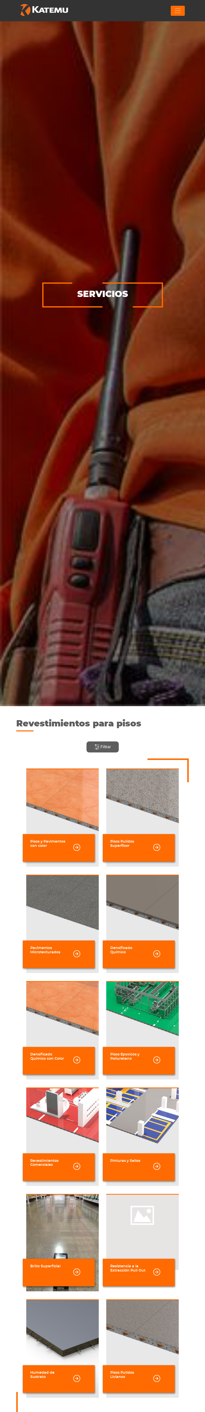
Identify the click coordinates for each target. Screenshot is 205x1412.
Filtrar (105, 747)
